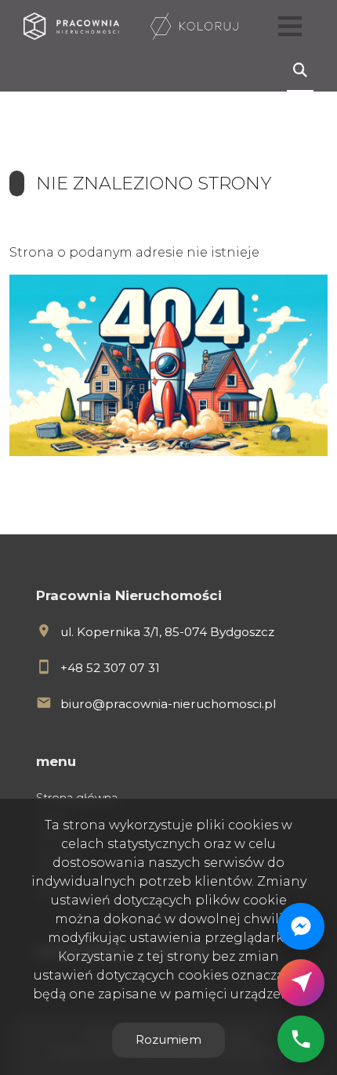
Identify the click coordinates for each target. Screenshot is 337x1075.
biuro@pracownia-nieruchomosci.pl (168, 703)
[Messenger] (300, 926)
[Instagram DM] (300, 982)
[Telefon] (300, 1039)
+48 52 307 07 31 (110, 667)
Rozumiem (168, 1039)
